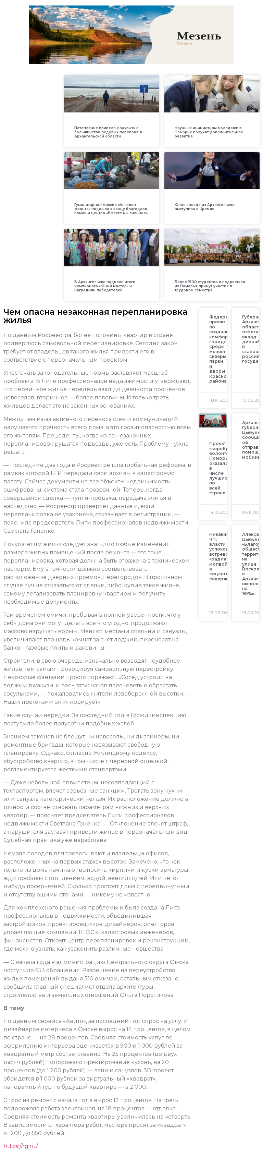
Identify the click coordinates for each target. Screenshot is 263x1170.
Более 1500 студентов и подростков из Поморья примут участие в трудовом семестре (210, 286)
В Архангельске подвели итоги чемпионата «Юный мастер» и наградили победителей (104, 286)
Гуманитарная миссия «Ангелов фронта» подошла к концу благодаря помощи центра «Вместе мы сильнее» (111, 209)
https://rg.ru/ (20, 1146)
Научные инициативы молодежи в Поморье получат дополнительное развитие (209, 132)
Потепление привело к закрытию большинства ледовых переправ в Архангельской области (108, 132)
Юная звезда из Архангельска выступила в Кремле (205, 207)
